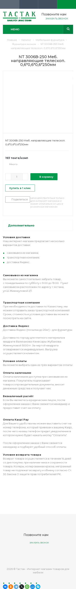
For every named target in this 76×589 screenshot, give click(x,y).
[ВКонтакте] (5, 586)
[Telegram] (16, 586)
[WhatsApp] (27, 586)
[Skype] (38, 586)
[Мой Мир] (32, 586)
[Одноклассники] (10, 586)
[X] (21, 586)
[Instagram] (52, 553)
